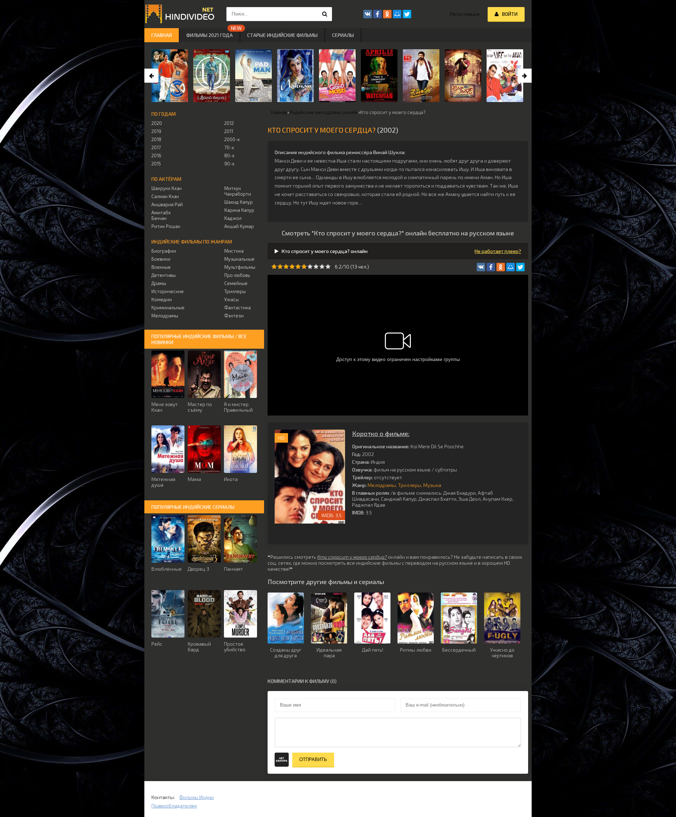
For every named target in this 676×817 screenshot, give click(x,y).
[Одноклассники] (500, 267)
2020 (156, 123)
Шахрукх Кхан (166, 188)
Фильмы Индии (196, 797)
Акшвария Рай (167, 204)
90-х (229, 163)
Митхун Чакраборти (237, 191)
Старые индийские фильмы (282, 35)
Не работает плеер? (498, 251)
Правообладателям (174, 806)
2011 (228, 131)
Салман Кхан (165, 196)
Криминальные (167, 307)
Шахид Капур (238, 202)
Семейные (236, 283)
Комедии (161, 299)
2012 (229, 123)
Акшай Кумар (239, 226)
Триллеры (409, 485)
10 (328, 267)
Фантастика (237, 307)
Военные (161, 267)
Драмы (158, 283)
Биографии (163, 251)
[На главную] (179, 14)
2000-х (232, 139)
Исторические (167, 291)
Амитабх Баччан (161, 215)
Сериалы (343, 35)
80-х (229, 155)
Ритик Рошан (165, 226)
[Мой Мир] (510, 267)
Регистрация (465, 14)
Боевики (160, 259)
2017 (156, 147)
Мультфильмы (239, 267)
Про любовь (237, 275)
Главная (161, 35)
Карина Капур (239, 210)
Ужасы (231, 299)
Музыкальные (239, 259)
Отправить (313, 759)
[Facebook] (491, 267)
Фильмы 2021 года (209, 35)
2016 (156, 155)
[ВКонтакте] (481, 267)
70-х (229, 147)
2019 (156, 131)
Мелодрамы (382, 485)
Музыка (432, 485)
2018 (156, 139)
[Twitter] (520, 267)
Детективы (163, 275)
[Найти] (325, 14)
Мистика (234, 251)
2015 (156, 163)
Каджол (233, 218)
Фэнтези (234, 315)
